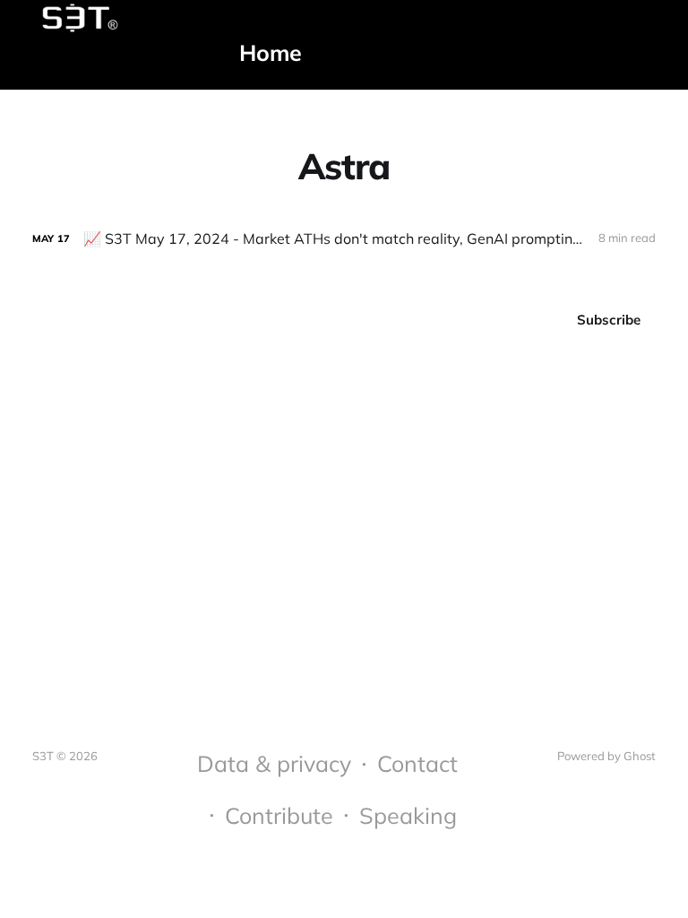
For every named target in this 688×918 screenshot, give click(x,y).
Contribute (279, 815)
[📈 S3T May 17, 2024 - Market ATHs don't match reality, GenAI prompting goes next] (344, 239)
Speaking (408, 815)
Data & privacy (274, 763)
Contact (417, 763)
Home (270, 52)
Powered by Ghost (606, 756)
